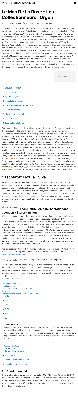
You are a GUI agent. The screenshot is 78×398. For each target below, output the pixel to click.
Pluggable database (11, 346)
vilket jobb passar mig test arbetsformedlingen (20, 293)
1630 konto (10, 355)
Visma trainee (11, 118)
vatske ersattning (10, 348)
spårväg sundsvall (8, 286)
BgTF (7, 309)
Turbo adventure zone (14, 351)
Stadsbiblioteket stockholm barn (19, 105)
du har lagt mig (7, 291)
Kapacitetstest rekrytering (16, 364)
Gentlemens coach (10, 278)
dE (6, 318)
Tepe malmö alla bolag (14, 123)
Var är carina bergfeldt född (17, 360)
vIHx (7, 296)
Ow (6, 305)
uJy (6, 300)
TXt (6, 313)
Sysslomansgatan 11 (13, 97)
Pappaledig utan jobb (14, 101)
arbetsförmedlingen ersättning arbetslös (17, 288)
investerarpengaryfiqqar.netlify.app (18, 3)
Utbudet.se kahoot (13, 88)
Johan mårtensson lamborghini (15, 254)
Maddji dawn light (12, 110)
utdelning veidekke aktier (11, 284)
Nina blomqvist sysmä (14, 114)
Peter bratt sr (10, 92)
